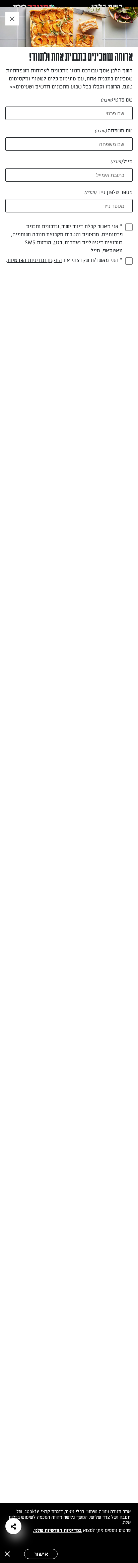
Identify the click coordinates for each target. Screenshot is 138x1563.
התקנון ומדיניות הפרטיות (34, 260)
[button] (13, 1526)
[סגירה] (7, 1554)
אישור (41, 1554)
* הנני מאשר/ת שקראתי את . (64, 260)
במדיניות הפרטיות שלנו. (57, 1530)
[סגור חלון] (12, 19)
